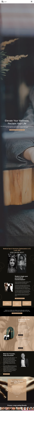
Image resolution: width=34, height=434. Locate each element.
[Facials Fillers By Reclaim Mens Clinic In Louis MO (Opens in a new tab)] (16, 408)
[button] (10, 391)
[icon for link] (31, 1)
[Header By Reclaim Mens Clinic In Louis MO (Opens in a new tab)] (5, 1)
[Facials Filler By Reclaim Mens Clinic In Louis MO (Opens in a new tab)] (5, 408)
